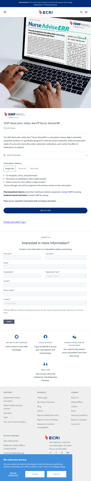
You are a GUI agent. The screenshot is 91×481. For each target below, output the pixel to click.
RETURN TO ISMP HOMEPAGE (16, 342)
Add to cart (45, 210)
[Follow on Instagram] (62, 452)
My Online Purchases (46, 402)
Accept (35, 474)
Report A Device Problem (47, 419)
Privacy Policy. (59, 466)
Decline (56, 474)
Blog (39, 406)
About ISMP (45, 370)
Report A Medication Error (48, 415)
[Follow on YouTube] (68, 452)
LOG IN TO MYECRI (45, 342)
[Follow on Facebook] (56, 452)
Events (40, 411)
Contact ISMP (66, 192)
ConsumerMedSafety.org (14, 453)
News (73, 411)
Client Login (42, 397)
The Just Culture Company (15, 422)
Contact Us (75, 424)
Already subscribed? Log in (15, 222)
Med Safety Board (11, 441)
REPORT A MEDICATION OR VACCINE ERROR (74, 344)
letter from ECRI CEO (51, 5)
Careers (74, 406)
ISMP (6, 417)
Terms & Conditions (79, 415)
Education (8, 413)
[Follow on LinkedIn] (50, 452)
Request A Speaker (79, 419)
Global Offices (77, 402)
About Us (75, 397)
